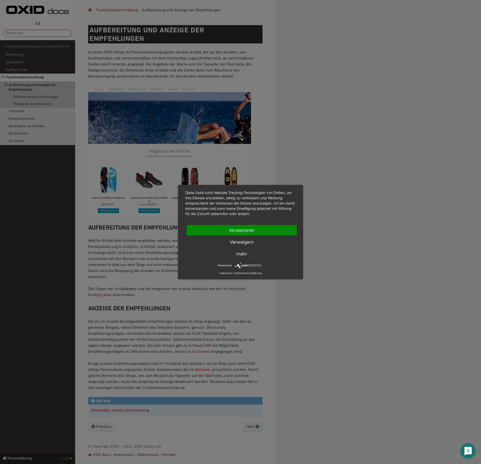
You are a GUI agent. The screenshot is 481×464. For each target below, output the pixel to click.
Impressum (226, 272)
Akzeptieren (242, 230)
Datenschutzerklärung (248, 272)
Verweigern (242, 241)
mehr (241, 253)
